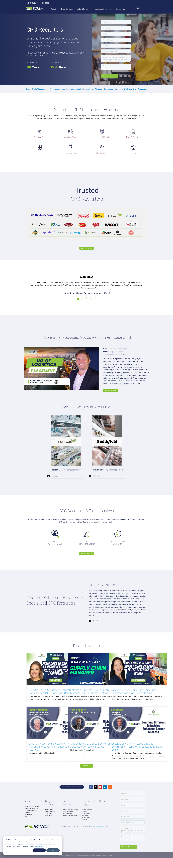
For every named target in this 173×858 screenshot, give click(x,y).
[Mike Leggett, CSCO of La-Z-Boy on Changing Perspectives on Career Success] (97, 723)
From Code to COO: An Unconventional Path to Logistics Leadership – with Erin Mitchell (53, 691)
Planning (98, 89)
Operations (89, 89)
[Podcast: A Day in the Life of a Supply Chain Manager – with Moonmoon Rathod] (97, 669)
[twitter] (96, 787)
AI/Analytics (131, 89)
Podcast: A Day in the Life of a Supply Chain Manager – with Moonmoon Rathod (93, 691)
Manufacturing (77, 89)
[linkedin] (105, 787)
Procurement (55, 89)
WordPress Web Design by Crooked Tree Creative (100, 855)
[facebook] (91, 787)
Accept (39, 850)
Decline (53, 850)
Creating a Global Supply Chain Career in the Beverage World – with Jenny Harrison (135, 691)
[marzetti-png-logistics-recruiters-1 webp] (66, 416)
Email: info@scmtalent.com (102, 826)
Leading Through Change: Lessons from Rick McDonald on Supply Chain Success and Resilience (52, 746)
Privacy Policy (38, 846)
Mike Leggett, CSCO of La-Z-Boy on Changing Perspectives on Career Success (94, 745)
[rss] (110, 787)
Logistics (66, 89)
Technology (142, 89)
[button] (78, 298)
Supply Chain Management (37, 89)
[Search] (138, 8)
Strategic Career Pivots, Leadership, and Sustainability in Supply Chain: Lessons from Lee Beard (137, 746)
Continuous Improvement (114, 89)
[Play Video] (61, 368)
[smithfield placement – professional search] (107, 416)
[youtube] (100, 787)
